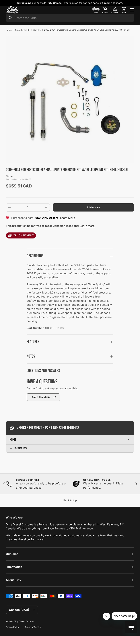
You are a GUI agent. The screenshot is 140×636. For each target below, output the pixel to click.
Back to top (70, 500)
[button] (124, 10)
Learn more (87, 226)
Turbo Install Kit (22, 30)
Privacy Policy (12, 627)
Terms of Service (33, 627)
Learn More (67, 218)
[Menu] (132, 10)
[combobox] (70, 18)
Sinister (37, 30)
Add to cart (93, 207)
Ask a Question (41, 397)
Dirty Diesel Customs (24, 621)
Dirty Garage (54, 2)
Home (9, 30)
